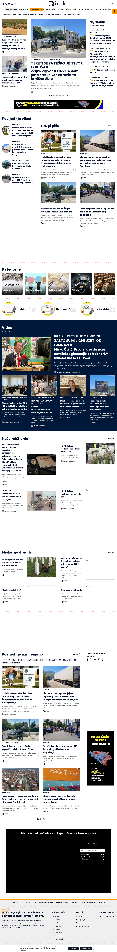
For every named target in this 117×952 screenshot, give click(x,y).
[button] (114, 11)
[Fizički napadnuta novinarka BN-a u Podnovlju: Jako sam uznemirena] (102, 385)
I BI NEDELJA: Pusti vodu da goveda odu (71, 494)
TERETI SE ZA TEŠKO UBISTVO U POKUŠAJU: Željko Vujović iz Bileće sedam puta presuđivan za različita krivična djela (57, 71)
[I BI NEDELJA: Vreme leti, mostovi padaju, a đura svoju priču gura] (41, 501)
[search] (109, 4)
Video (75, 290)
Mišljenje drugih (57, 290)
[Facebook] (3, 4)
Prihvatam (73, 948)
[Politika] (104, 284)
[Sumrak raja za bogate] (100, 596)
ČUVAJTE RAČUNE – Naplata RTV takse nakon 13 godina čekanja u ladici (102, 83)
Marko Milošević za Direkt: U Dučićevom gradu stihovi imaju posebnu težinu (72, 404)
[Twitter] (5, 4)
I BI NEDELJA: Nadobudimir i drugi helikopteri (70, 449)
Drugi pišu (16, 125)
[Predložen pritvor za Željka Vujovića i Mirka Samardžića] (6, 164)
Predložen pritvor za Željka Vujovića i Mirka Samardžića (21, 166)
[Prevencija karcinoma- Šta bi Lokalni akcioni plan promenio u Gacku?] (14, 64)
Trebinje (5, 663)
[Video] (81, 284)
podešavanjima (24, 950)
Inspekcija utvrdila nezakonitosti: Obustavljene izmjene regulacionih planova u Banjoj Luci (20, 799)
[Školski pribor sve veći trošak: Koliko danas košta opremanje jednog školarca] (61, 779)
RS (60, 660)
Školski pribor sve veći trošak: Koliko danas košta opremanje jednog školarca (59, 799)
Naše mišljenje (34, 290)
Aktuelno (93, 77)
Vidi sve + (111, 126)
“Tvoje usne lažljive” (11, 590)
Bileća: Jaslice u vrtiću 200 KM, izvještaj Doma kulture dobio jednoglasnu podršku (14, 406)
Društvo (15, 73)
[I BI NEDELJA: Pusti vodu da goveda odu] (100, 499)
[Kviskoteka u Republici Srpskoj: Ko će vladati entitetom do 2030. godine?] (100, 569)
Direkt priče (18, 36)
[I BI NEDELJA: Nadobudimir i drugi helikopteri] (100, 453)
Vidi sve (75, 654)
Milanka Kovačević (10, 86)
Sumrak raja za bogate (71, 590)
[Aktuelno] (12, 284)
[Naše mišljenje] (35, 284)
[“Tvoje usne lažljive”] (41, 596)
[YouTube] (9, 4)
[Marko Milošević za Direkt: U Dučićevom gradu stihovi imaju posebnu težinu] (73, 385)
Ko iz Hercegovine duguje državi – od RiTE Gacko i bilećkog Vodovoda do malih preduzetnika (102, 39)
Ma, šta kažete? (23, 309)
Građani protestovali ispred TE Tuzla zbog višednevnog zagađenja (22, 180)
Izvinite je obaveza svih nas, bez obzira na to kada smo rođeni (12, 562)
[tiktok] (14, 4)
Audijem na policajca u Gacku (102, 71)
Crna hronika (7, 36)
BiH (75, 660)
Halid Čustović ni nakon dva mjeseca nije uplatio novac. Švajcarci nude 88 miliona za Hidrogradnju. (47, 14)
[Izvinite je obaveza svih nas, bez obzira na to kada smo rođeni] (41, 567)
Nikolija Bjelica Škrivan (41, 92)
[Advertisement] (18, 198)
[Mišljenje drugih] (58, 284)
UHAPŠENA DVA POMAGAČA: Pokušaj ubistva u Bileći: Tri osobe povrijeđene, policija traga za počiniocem (102, 56)
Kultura (74, 397)
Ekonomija (94, 32)
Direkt (6, 52)
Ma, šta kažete (32, 660)
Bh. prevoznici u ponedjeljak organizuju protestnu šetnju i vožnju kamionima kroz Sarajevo (22, 149)
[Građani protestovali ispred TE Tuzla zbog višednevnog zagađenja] (6, 178)
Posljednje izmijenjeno (22, 654)
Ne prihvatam (86, 948)
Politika (99, 290)
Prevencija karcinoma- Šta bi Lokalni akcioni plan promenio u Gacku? (14, 80)
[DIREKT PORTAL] (58, 3)
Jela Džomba (67, 417)
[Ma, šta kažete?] (9, 309)
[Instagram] (12, 4)
